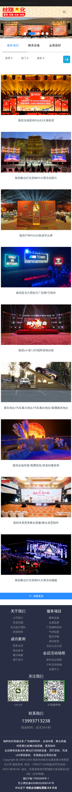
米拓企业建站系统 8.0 (38, 787)
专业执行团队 (18, 627)
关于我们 (18, 610)
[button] (4, 28)
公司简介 (18, 617)
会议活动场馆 (54, 652)
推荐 (7, 58)
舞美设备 (34, 45)
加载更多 (38, 596)
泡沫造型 (54, 641)
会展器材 (55, 45)
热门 (23, 58)
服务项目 (13, 45)
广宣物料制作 (54, 627)
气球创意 (54, 632)
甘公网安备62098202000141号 (36, 783)
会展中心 (54, 669)
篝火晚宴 (18, 655)
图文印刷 (54, 636)
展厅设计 (18, 659)
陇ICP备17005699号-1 (36, 778)
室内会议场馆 (54, 659)
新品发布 (18, 650)
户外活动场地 (54, 664)
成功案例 (18, 638)
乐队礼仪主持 (54, 646)
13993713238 (36, 721)
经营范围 (18, 622)
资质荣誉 (18, 632)
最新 (39, 58)
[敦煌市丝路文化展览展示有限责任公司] (13, 11)
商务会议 (18, 645)
